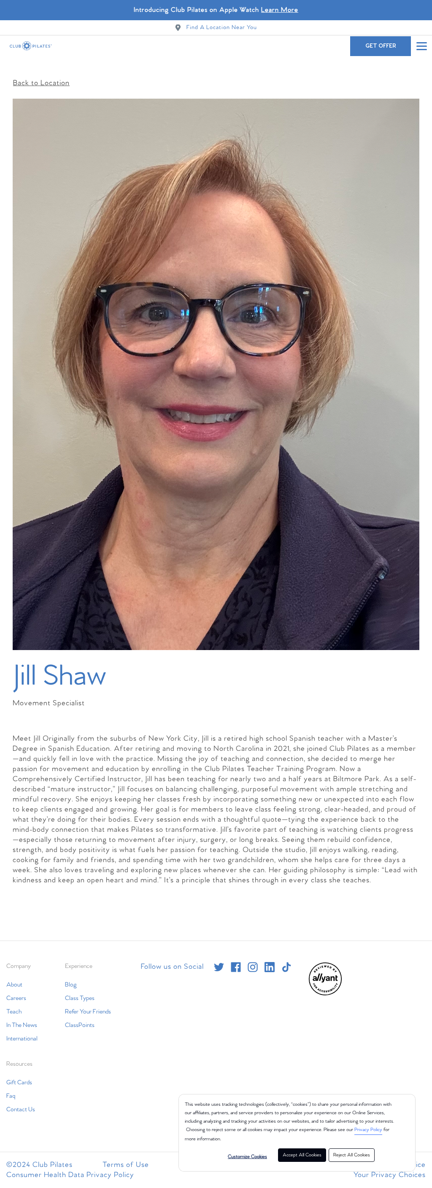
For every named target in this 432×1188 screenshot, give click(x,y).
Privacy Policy (368, 1130)
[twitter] (219, 967)
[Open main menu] (421, 45)
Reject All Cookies (351, 1155)
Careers (16, 998)
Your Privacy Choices (390, 1175)
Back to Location (41, 83)
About (14, 985)
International (22, 1039)
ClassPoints (79, 1025)
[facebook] (236, 967)
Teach (14, 1012)
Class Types (79, 998)
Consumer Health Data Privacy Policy (70, 1175)
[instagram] (253, 967)
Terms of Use (126, 1165)
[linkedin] (270, 967)
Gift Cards (19, 1082)
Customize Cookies (247, 1157)
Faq (10, 1096)
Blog (71, 985)
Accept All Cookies (302, 1155)
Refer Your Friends (88, 1012)
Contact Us (20, 1109)
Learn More (279, 10)
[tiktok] (286, 967)
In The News (21, 1025)
